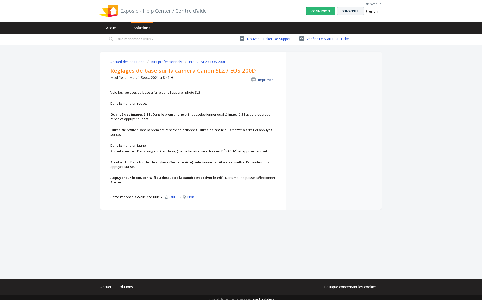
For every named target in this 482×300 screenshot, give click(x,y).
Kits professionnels (166, 61)
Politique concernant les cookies (350, 286)
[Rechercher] (111, 39)
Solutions (142, 27)
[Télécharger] (232, 85)
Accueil (111, 27)
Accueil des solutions (127, 61)
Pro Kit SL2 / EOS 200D (208, 61)
